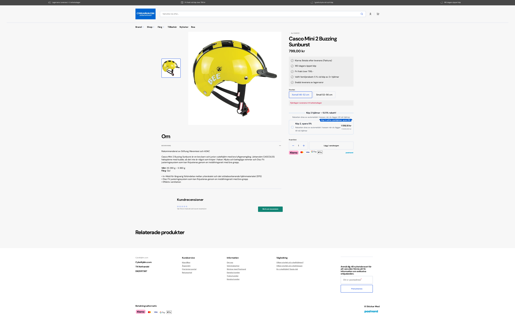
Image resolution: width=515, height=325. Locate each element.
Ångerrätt (186, 266)
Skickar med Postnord (236, 269)
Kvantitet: (293, 140)
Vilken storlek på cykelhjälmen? (290, 262)
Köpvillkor (186, 262)
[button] (370, 14)
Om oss (230, 262)
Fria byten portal (189, 269)
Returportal (187, 272)
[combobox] (263, 14)
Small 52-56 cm (325, 95)
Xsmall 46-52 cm (301, 95)
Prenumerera (356, 289)
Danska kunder (233, 272)
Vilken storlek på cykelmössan (289, 266)
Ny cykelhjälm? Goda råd (287, 269)
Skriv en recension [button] (270, 209)
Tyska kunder (232, 276)
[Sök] (362, 14)
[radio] (321, 127)
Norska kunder (233, 279)
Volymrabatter (233, 266)
